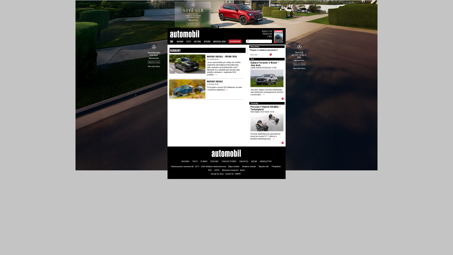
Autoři (242, 170)
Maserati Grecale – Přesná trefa (222, 56)
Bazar (254, 161)
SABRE (238, 174)
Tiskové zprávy (229, 161)
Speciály (207, 41)
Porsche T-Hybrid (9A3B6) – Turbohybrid (265, 108)
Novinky (180, 41)
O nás (269, 36)
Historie (197, 41)
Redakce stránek (249, 166)
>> (216, 75)
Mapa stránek (233, 166)
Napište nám (264, 166)
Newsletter (267, 31)
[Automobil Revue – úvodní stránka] (188, 47)
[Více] (282, 99)
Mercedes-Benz (219, 41)
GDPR (216, 170)
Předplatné (267, 33)
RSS (210, 170)
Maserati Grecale (215, 81)
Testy (188, 41)
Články (204, 161)
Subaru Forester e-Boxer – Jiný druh (264, 64)
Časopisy (243, 161)
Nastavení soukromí (230, 170)
